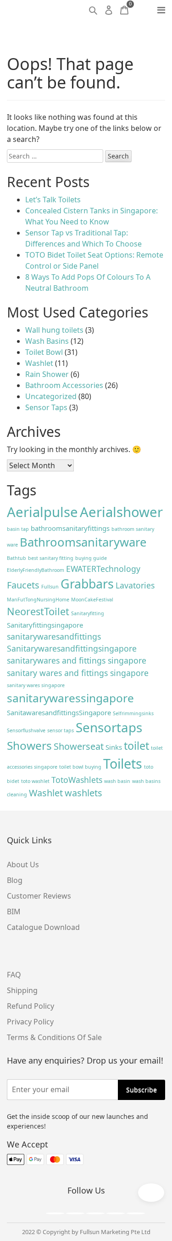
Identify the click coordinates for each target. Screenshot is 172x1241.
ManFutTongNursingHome (38, 599)
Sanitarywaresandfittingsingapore (72, 648)
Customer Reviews (39, 896)
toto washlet (35, 781)
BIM (14, 911)
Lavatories (135, 585)
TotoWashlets (76, 779)
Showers (29, 745)
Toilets (122, 763)
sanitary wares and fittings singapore (78, 672)
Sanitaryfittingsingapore (45, 624)
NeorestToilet (38, 611)
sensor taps (60, 730)
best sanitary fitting (50, 558)
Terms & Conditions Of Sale (54, 1037)
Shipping (22, 990)
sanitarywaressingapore (70, 698)
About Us (23, 864)
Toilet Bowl (44, 352)
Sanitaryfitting (87, 613)
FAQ (14, 975)
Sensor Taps (46, 407)
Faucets (23, 585)
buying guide (91, 558)
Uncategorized (51, 396)
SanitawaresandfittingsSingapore (59, 712)
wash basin (117, 781)
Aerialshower (121, 512)
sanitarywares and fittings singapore (76, 660)
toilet (136, 745)
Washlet (39, 363)
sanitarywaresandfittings (54, 636)
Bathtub (16, 558)
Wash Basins (47, 341)
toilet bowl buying (80, 767)
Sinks (113, 747)
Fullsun (50, 586)
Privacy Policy (30, 1022)
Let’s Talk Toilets (53, 199)
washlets (83, 793)
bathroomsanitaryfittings (70, 528)
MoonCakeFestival (92, 599)
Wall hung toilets (54, 330)
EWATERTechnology (103, 568)
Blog (14, 880)
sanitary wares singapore (36, 685)
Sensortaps (109, 727)
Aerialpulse (42, 512)
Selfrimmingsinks (133, 713)
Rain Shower (47, 374)
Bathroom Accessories (64, 385)
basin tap (18, 529)
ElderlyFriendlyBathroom (35, 570)
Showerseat (79, 746)
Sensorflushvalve (26, 730)
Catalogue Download (43, 927)
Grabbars (87, 583)
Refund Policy (30, 1006)
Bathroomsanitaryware (83, 542)
